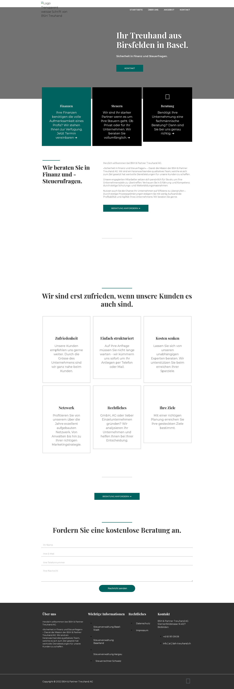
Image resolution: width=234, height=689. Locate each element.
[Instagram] (188, 681)
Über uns (153, 9)
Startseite (136, 9)
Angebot (169, 9)
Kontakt (185, 9)
